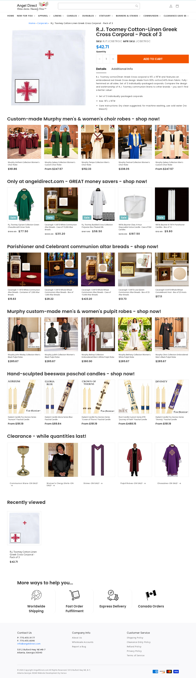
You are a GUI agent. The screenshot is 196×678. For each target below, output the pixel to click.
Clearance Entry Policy (139, 642)
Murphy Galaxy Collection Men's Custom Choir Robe (169, 163)
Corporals (42, 23)
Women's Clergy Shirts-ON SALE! (60, 484)
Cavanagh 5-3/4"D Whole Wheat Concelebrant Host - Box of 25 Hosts (171, 291)
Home (32, 23)
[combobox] (99, 6)
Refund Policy (134, 646)
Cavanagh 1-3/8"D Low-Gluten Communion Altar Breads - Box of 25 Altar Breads (134, 292)
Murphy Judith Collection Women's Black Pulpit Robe (60, 355)
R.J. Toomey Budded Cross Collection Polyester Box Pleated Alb (97, 225)
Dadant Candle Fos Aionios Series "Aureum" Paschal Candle (22, 418)
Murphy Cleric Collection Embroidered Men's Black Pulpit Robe (172, 355)
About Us (77, 637)
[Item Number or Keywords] (137, 6)
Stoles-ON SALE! (92, 483)
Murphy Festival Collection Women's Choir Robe (134, 163)
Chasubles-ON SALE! (167, 483)
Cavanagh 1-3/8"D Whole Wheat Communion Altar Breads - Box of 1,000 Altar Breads (59, 292)
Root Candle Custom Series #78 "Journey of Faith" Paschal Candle (133, 418)
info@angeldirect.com (29, 643)
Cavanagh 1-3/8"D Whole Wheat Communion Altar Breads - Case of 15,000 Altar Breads (96, 292)
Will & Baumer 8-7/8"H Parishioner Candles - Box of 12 (170, 225)
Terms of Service (135, 655)
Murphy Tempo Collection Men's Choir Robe (95, 163)
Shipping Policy (135, 637)
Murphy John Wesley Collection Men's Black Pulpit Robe (24, 355)
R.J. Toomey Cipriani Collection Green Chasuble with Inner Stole (23, 225)
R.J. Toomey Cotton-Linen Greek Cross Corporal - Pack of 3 (23, 554)
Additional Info (122, 69)
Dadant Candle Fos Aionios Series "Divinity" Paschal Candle (170, 418)
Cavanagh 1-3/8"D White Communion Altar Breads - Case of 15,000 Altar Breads (61, 227)
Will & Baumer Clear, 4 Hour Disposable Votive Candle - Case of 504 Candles (135, 227)
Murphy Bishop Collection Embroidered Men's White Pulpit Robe (98, 355)
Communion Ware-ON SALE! (24, 483)
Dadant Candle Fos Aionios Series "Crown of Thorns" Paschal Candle (96, 418)
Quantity (101, 51)
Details (101, 69)
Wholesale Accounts (82, 642)
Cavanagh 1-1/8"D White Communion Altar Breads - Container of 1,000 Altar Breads (24, 292)
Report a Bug (79, 646)
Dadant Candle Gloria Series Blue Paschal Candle (58, 418)
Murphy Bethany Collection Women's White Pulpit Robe (135, 355)
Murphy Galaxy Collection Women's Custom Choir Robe (60, 163)
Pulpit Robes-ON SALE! (132, 483)
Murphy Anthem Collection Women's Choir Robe (23, 163)
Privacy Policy (134, 650)
